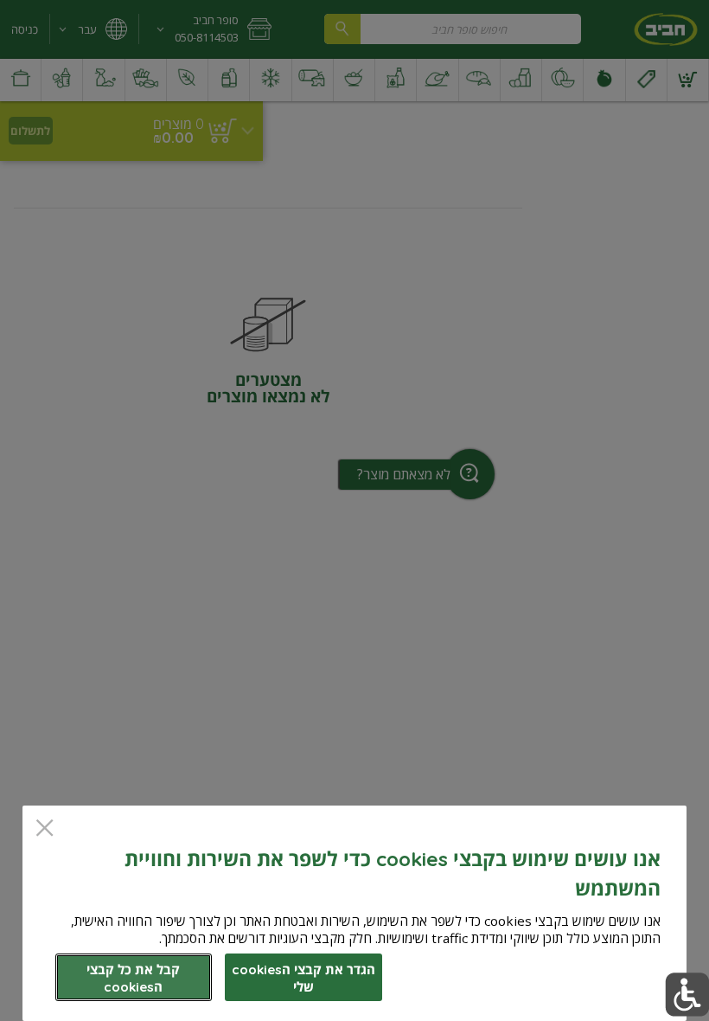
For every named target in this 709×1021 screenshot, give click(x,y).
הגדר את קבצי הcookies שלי (303, 978)
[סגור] (44, 829)
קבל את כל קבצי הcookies (133, 978)
